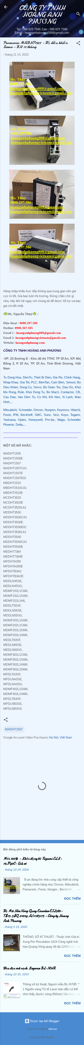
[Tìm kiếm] (78, 14)
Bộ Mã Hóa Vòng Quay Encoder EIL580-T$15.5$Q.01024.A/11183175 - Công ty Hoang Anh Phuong (36, 915)
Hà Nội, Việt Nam (60, 737)
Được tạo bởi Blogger (44, 1021)
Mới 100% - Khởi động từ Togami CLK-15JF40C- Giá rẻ (32, 861)
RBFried (53, 1029)
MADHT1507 (14, 729)
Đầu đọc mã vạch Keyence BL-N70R (29, 968)
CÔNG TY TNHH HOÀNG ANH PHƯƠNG (42, 14)
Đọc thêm (72, 898)
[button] (78, 44)
